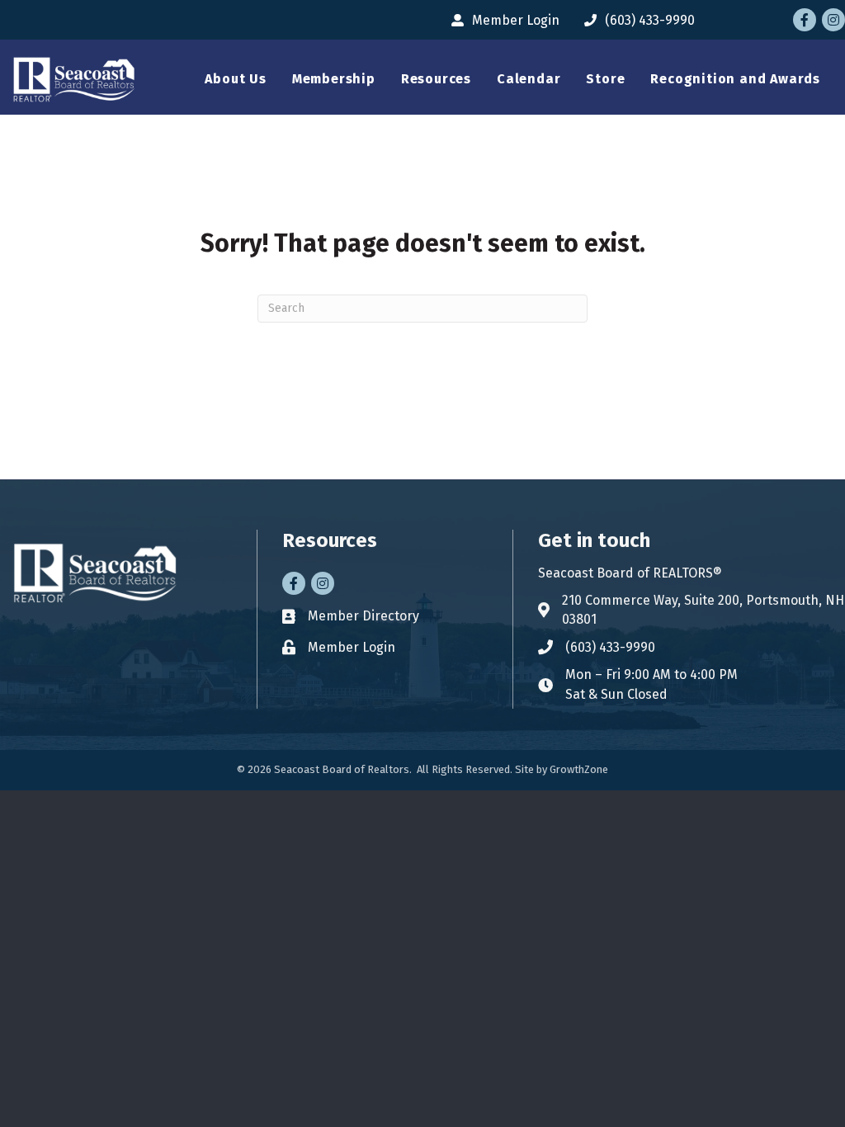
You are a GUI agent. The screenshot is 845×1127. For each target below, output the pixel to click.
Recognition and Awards (735, 79)
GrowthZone (579, 769)
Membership (333, 79)
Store (605, 79)
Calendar (528, 79)
